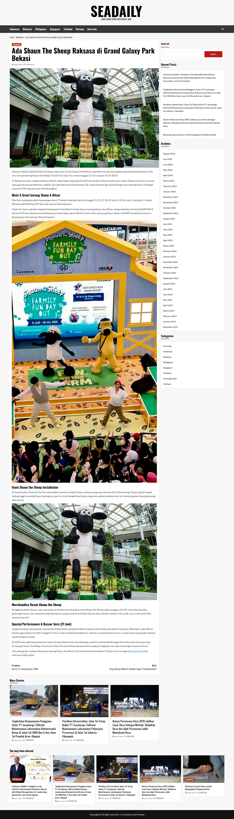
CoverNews (125, 814)
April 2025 (168, 240)
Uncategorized (170, 378)
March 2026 (168, 181)
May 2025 (167, 235)
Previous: (25, 667)
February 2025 (170, 251)
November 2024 (170, 267)
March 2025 (168, 246)
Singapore (55, 29)
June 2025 (168, 229)
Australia (92, 29)
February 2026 (170, 186)
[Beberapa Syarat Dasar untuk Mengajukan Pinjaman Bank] (203, 769)
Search (165, 44)
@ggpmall (136, 651)
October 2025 (169, 208)
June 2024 (168, 294)
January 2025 (169, 256)
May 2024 (167, 300)
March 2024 (168, 311)
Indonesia (15, 29)
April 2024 (168, 305)
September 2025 (170, 213)
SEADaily (116, 11)
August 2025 (169, 219)
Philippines (40, 29)
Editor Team (18, 64)
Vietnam (80, 29)
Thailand (68, 29)
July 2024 (167, 289)
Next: (133, 667)
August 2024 (169, 284)
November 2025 (170, 202)
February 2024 (170, 316)
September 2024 (170, 278)
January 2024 (169, 321)
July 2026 (167, 159)
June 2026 (168, 164)
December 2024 (170, 262)
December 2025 (170, 197)
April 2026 (168, 175)
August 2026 (169, 154)
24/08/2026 (29, 740)
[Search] (222, 29)
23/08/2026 (80, 740)
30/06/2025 (30, 64)
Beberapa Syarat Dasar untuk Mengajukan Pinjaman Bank (189, 134)
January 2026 (169, 191)
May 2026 (167, 170)
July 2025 (167, 224)
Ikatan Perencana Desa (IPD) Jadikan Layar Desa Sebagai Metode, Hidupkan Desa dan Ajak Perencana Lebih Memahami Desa (134, 727)
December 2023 (170, 327)
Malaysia (27, 29)
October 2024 (169, 273)
